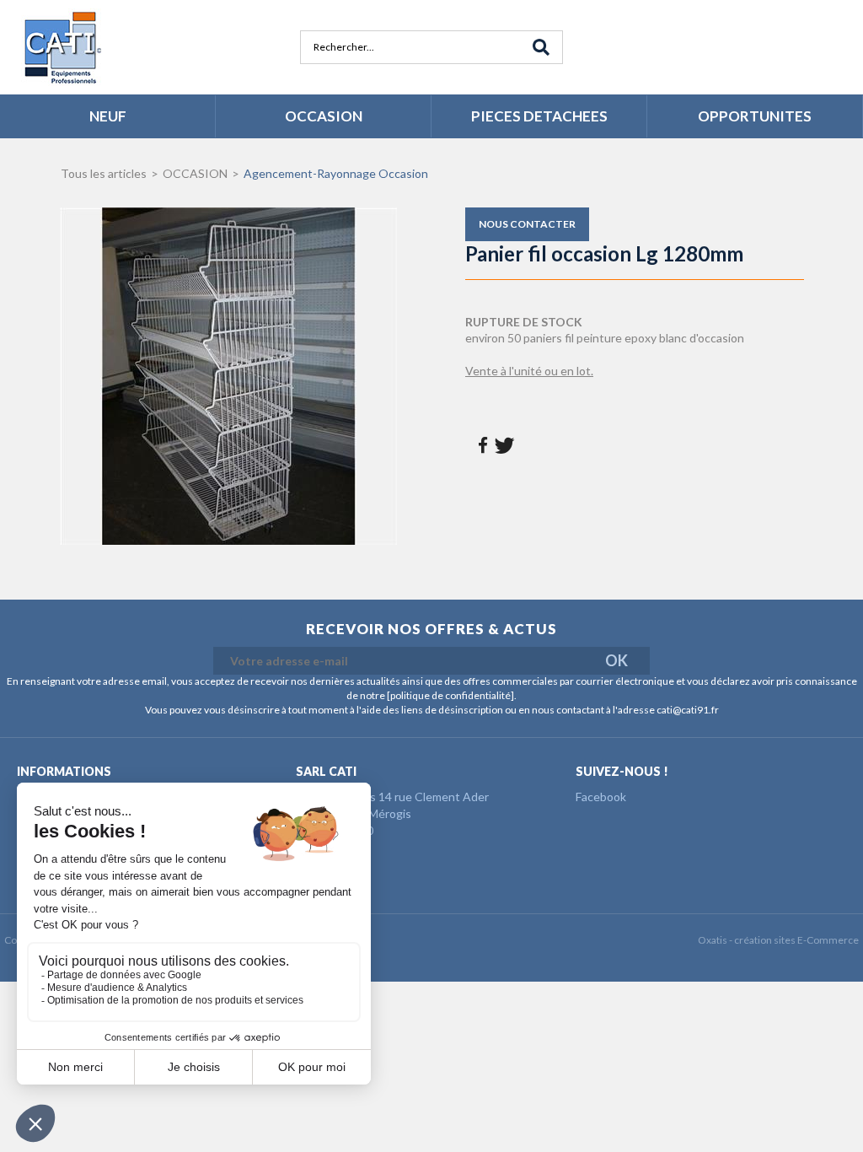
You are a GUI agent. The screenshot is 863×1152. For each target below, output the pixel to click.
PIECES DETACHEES (539, 116)
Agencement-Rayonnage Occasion (336, 173)
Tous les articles (104, 173)
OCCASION (323, 116)
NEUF (107, 116)
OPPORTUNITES (755, 116)
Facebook (601, 796)
